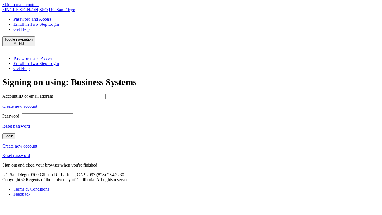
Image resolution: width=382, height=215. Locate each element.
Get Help (21, 29)
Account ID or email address (27, 96)
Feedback (21, 194)
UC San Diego (62, 9)
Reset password (16, 126)
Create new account (19, 106)
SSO (43, 9)
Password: (11, 116)
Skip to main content (20, 4)
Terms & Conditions (31, 189)
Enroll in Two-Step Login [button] (36, 63)
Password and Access (32, 19)
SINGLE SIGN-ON (20, 9)
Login (8, 136)
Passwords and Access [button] (33, 58)
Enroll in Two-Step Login (36, 24)
